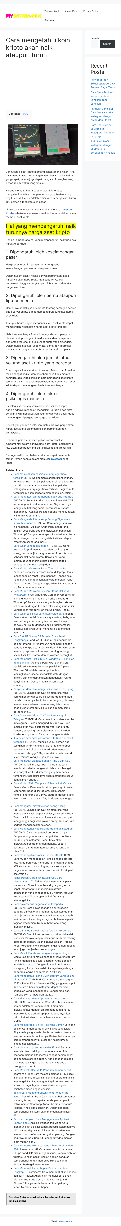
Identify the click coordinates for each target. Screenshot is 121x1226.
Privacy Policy (90, 11)
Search (95, 38)
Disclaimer (49, 20)
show (25, 114)
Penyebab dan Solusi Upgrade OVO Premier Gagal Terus (103, 83)
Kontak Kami (71, 11)
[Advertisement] (41, 84)
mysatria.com (65, 1221)
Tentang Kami (51, 11)
